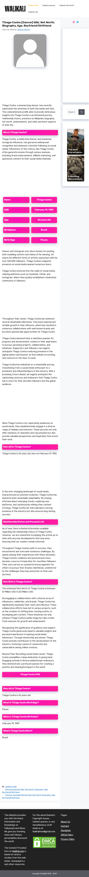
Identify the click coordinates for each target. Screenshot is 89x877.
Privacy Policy (68, 839)
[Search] (81, 112)
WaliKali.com (18, 851)
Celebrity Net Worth (66, 5)
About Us (65, 821)
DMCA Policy (67, 834)
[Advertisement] (30, 86)
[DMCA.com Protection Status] (44, 847)
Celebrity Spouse (48, 5)
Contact (65, 826)
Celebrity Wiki (33, 5)
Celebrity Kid (33, 12)
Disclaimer (66, 830)
